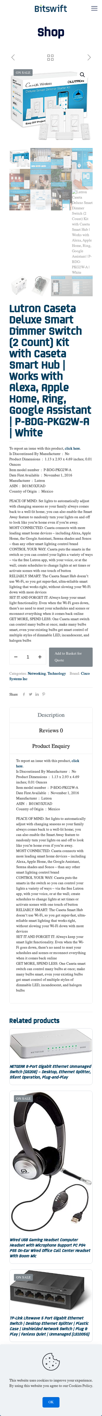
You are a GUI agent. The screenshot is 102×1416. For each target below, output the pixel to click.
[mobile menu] (94, 8)
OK (51, 1402)
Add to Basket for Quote (68, 657)
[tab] (51, 715)
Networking (37, 674)
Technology (57, 674)
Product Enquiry (51, 746)
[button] (82, 74)
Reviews (51, 730)
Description (51, 715)
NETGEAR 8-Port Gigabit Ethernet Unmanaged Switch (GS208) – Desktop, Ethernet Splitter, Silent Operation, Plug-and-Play (50, 1071)
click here (72, 448)
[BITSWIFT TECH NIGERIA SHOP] (51, 8)
